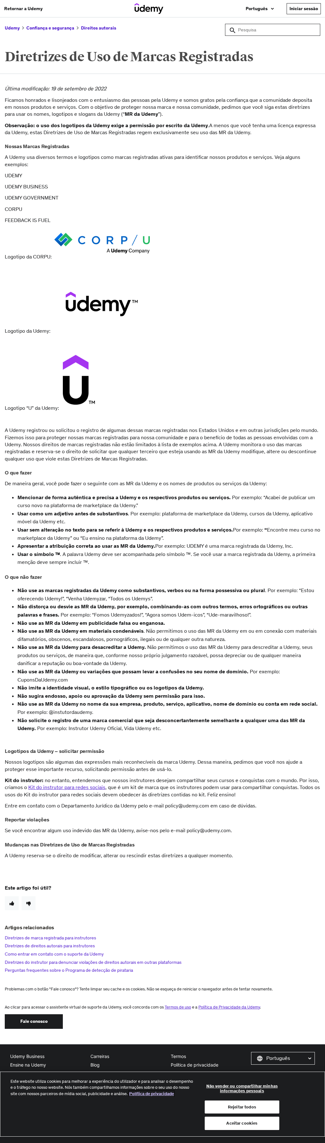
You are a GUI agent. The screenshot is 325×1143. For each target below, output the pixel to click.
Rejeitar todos (242, 1107)
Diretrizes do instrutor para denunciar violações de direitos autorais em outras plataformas (93, 962)
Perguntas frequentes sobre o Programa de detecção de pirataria (69, 970)
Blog (95, 1065)
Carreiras (99, 1056)
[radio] (12, 903)
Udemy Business (27, 1056)
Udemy (12, 28)
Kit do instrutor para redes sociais (66, 787)
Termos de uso (178, 1007)
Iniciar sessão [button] (303, 8)
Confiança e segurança (50, 28)
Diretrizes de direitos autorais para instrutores (50, 946)
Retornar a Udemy (23, 8)
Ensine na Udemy (28, 1065)
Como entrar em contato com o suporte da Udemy (54, 954)
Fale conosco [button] (34, 1021)
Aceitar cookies (241, 1123)
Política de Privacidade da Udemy (229, 1007)
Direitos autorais (98, 28)
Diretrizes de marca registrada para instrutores (50, 938)
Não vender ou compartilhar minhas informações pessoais (242, 1088)
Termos (178, 1056)
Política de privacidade (194, 1065)
